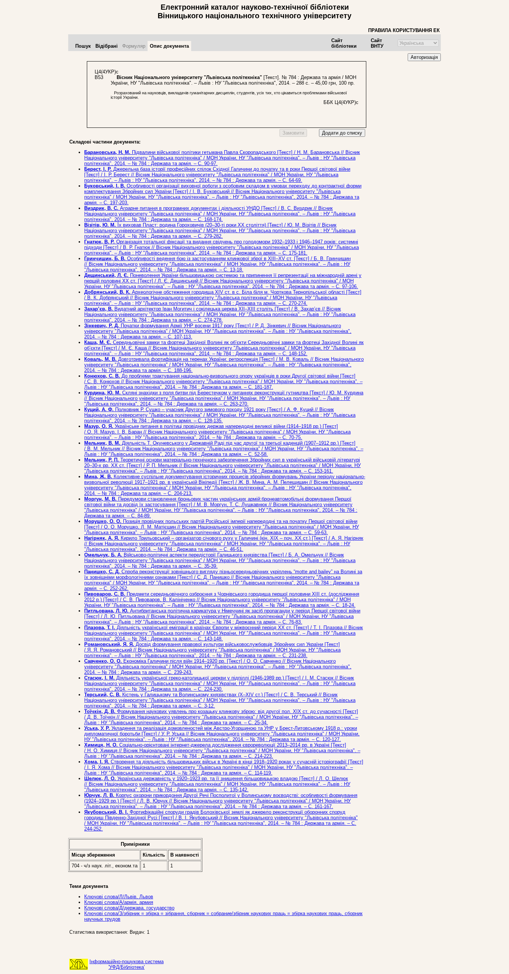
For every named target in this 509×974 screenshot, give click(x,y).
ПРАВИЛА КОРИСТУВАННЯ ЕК (404, 30)
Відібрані (106, 46)
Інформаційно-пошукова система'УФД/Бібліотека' (126, 964)
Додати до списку (342, 133)
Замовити (293, 133)
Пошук (83, 46)
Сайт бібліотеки (344, 43)
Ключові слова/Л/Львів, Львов (118, 896)
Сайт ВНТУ (377, 43)
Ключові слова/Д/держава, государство (129, 908)
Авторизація (424, 57)
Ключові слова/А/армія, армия (118, 902)
